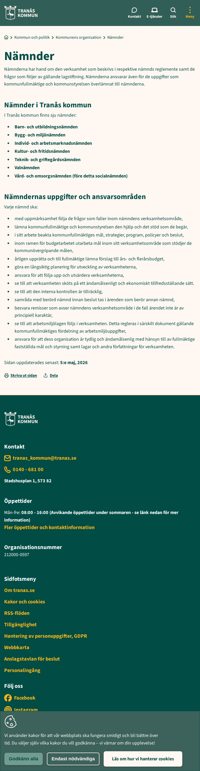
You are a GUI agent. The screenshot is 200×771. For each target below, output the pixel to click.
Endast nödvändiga (73, 758)
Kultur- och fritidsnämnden (42, 151)
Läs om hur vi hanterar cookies (143, 759)
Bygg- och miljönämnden (40, 135)
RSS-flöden (16, 613)
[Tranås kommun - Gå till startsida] (21, 13)
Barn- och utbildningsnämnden (46, 127)
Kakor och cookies (24, 601)
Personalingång (22, 670)
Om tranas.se (19, 590)
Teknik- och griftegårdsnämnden (47, 159)
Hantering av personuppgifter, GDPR (45, 636)
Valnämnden (27, 167)
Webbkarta (16, 647)
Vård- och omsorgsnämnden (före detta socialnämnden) (71, 176)
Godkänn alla (23, 758)
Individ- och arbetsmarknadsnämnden (53, 143)
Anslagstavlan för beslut (32, 659)
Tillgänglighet (20, 624)
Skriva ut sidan (23, 375)
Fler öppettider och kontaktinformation (49, 527)
